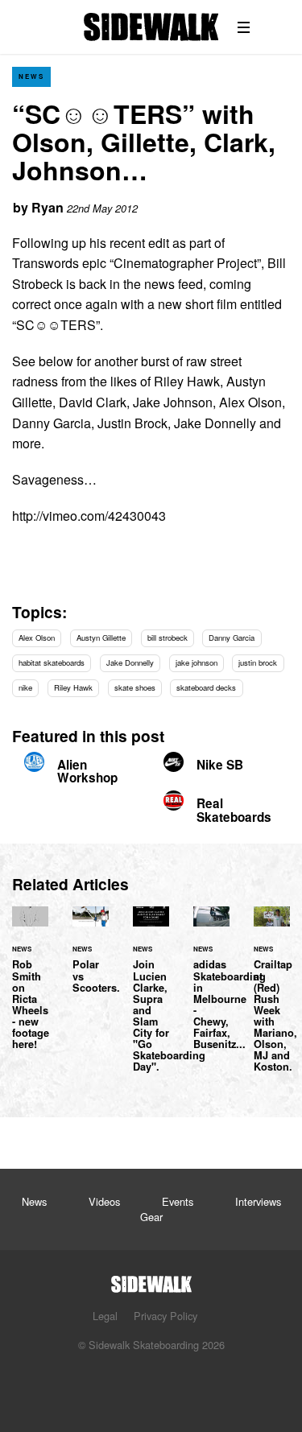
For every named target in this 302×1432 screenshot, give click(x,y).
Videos (104, 1201)
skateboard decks (206, 687)
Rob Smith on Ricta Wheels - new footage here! (30, 987)
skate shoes (134, 687)
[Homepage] (151, 1279)
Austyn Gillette (101, 637)
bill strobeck (167, 637)
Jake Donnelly (130, 662)
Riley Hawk (73, 687)
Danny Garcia (231, 637)
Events (177, 1201)
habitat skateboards (52, 662)
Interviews (258, 1201)
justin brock (257, 662)
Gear (151, 1216)
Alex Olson (37, 637)
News (31, 76)
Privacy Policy (165, 1315)
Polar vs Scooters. (90, 959)
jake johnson (196, 662)
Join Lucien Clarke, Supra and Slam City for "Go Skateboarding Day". (151, 999)
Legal (105, 1315)
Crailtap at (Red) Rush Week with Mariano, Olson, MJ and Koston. (272, 999)
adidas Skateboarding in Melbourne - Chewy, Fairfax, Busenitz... (229, 1004)
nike (25, 687)
